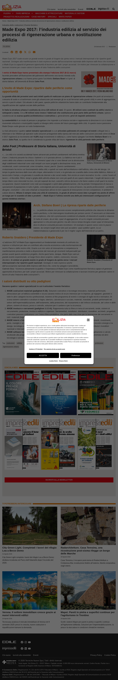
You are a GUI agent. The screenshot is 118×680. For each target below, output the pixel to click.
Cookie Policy (53, 361)
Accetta (43, 355)
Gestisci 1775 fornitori (36, 349)
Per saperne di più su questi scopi (54, 349)
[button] (88, 320)
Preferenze (76, 355)
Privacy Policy (63, 361)
